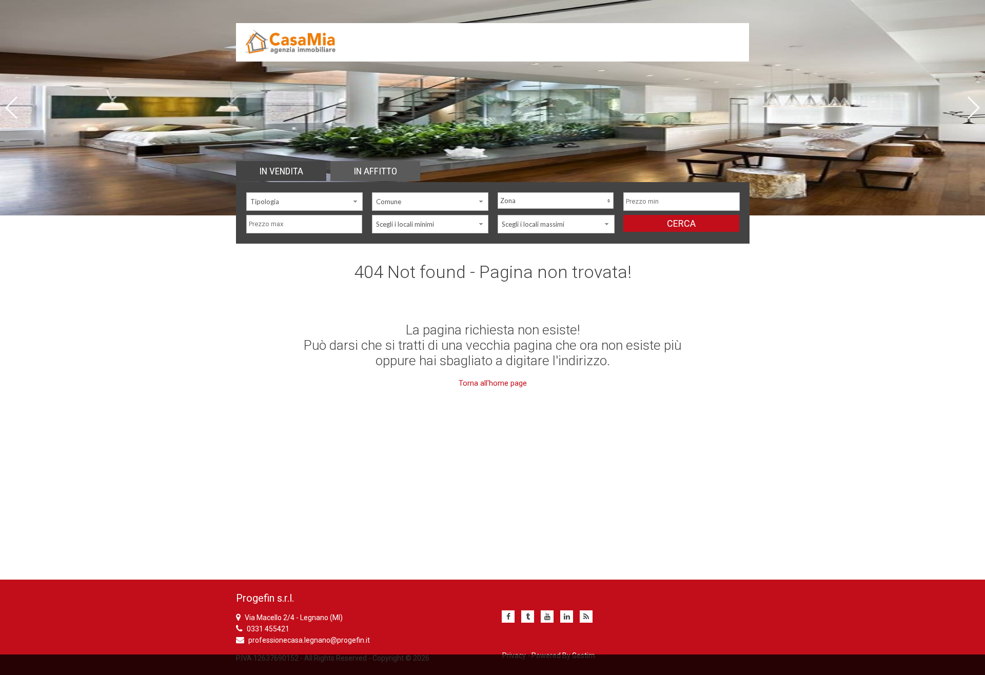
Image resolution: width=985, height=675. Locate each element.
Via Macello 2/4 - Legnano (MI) (294, 617)
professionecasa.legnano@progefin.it (309, 640)
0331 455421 (268, 629)
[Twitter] (528, 617)
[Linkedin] (567, 617)
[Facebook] (508, 617)
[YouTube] (547, 617)
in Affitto (375, 171)
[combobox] (304, 201)
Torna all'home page (493, 383)
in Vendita (281, 171)
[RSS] (586, 617)
